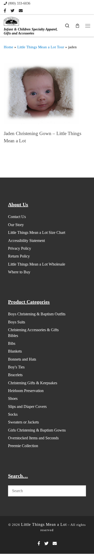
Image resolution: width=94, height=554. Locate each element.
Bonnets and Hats (22, 359)
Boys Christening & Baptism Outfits (36, 314)
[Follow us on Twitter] (13, 11)
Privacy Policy (19, 248)
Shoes (13, 398)
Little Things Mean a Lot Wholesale (36, 264)
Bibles (13, 335)
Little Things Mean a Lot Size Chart (36, 232)
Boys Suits (16, 322)
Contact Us (17, 216)
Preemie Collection (23, 445)
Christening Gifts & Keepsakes (32, 382)
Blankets (15, 351)
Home (8, 47)
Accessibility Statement (26, 240)
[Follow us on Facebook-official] (5, 11)
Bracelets (15, 374)
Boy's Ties (16, 367)
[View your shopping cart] (77, 25)
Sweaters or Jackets (23, 422)
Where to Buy (19, 272)
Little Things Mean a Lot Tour (40, 47)
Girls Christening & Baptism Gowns (37, 430)
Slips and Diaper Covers (27, 406)
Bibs (11, 343)
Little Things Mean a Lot (44, 524)
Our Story (16, 224)
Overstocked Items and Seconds (33, 438)
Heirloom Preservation (26, 390)
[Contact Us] (21, 11)
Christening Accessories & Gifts (33, 329)
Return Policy (19, 256)
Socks (13, 414)
